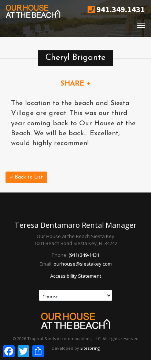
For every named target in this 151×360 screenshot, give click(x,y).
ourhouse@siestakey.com (83, 263)
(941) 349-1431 (84, 255)
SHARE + (75, 83)
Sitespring (90, 348)
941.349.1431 (120, 9)
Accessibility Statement (75, 276)
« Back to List (26, 177)
